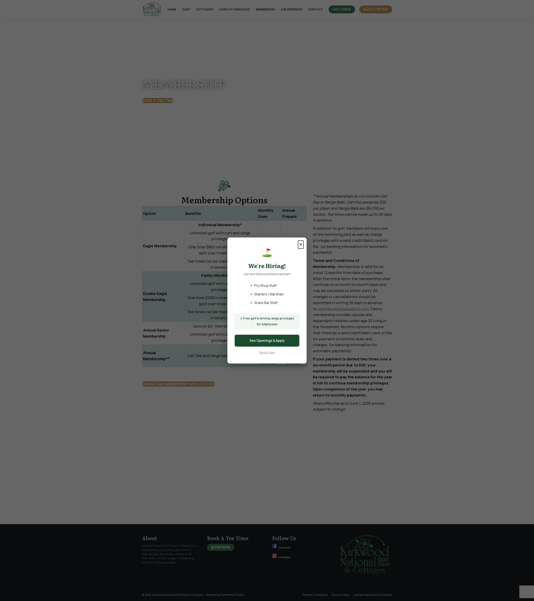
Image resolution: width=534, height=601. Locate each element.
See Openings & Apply (267, 340)
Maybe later (267, 352)
